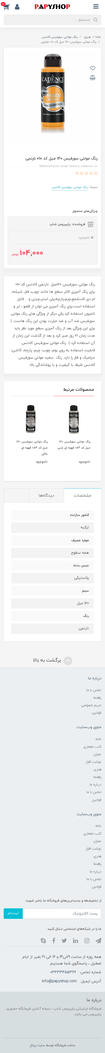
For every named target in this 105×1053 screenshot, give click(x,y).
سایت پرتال (37, 1045)
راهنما (97, 697)
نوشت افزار (93, 762)
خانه (98, 739)
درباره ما (95, 784)
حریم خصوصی (91, 705)
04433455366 (63, 972)
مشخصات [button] (82, 496)
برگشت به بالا (47, 660)
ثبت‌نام (13, 913)
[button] (9, 6)
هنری (97, 769)
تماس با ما (93, 690)
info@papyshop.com (59, 981)
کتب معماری (92, 746)
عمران (97, 754)
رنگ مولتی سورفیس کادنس (69, 187)
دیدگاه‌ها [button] (46, 496)
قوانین (96, 713)
